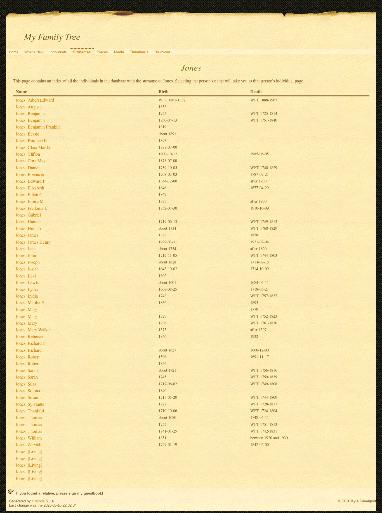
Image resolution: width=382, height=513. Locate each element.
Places (102, 52)
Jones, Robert (27, 357)
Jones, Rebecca (29, 336)
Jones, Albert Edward (35, 100)
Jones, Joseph (28, 262)
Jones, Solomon (30, 390)
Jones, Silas (26, 384)
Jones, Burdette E (31, 140)
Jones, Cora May (31, 160)
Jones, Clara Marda (33, 147)
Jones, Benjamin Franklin (38, 127)
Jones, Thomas (29, 417)
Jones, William (29, 438)
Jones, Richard (29, 350)
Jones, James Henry (33, 242)
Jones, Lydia (27, 289)
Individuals (58, 52)
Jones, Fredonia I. (31, 208)
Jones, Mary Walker (33, 329)
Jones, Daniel (27, 167)
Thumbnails (139, 52)
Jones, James (27, 235)
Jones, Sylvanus (30, 404)
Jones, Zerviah (28, 444)
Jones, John (26, 255)
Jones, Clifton (28, 154)
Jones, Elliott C (29, 194)
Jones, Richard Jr (31, 343)
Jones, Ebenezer (30, 174)
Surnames (82, 52)
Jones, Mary (26, 309)
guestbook (93, 493)
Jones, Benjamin (30, 113)
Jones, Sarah (27, 370)
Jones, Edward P (30, 181)
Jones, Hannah (29, 221)
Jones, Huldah (28, 228)
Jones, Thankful (30, 411)
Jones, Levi (26, 276)
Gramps (38, 501)
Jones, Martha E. (30, 302)
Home (13, 52)
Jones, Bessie (27, 134)
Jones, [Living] (29, 451)
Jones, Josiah (27, 269)
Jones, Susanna (29, 397)
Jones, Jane (26, 248)
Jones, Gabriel (28, 215)
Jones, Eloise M (30, 201)
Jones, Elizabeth (30, 188)
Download (162, 52)
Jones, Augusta (29, 107)
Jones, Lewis (27, 282)
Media (119, 52)
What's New (33, 52)
